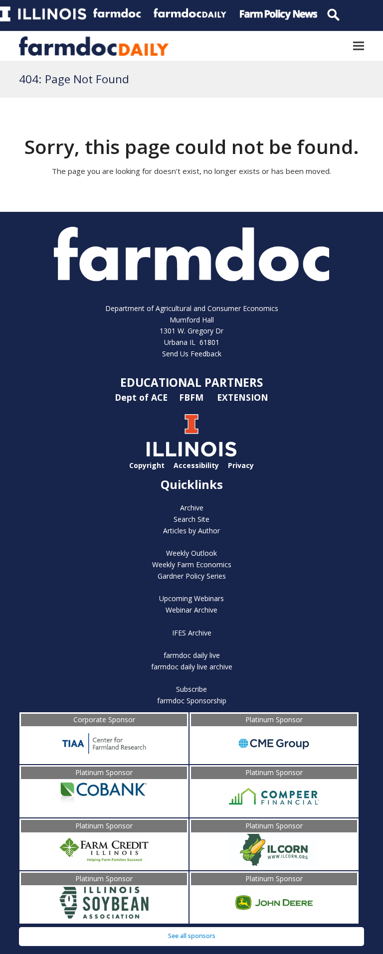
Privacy (241, 465)
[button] (358, 46)
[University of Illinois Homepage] (191, 454)
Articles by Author (191, 530)
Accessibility (196, 465)
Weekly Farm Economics (191, 564)
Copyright (147, 465)
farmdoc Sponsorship (191, 700)
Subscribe (191, 689)
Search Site (191, 519)
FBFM (192, 397)
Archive (191, 507)
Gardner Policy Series (192, 576)
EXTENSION (242, 397)
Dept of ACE (142, 397)
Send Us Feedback (191, 353)
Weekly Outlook (191, 553)
